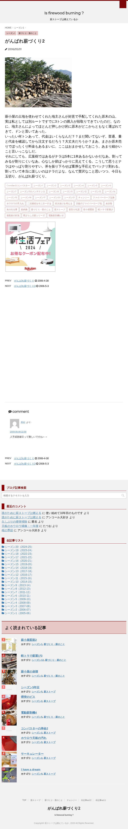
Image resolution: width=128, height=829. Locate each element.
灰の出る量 (11, 209)
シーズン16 (26, 197)
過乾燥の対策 (13, 215)
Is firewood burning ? (64, 13)
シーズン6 (106, 185)
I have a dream (30, 769)
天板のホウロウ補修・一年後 (20, 526)
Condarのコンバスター (18, 185)
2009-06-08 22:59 (18, 432)
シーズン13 (95, 191)
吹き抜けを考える (63, 203)
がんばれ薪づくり (24, 280)
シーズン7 (11, 191)
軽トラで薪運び (105, 209)
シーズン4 (79, 185)
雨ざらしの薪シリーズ (34, 215)
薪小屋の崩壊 (29, 671)
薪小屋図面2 (29, 640)
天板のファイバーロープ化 (89, 203)
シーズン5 (92, 185)
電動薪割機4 (29, 712)
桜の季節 (7, 530)
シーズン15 (11, 197)
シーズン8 (54, 191)
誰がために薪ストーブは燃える (21, 513)
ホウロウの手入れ (15, 203)
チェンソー (83, 197)
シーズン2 (51, 185)
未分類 (109, 203)
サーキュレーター (32, 753)
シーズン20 (54, 197)
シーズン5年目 (30, 687)
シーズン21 (69, 197)
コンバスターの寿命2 (34, 728)
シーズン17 (40, 197)
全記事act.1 (101, 800)
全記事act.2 (86, 800)
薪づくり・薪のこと (41, 209)
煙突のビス (28, 696)
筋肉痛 (24, 209)
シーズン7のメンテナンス (32, 191)
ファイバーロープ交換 (103, 197)
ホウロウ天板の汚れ (33, 738)
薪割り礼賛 (74, 209)
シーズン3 (65, 185)
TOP (24, 800)
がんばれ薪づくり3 (25, 286)
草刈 (23, 422)
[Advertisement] (64, 324)
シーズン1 (38, 185)
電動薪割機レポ (56, 215)
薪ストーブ (59, 209)
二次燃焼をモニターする (39, 203)
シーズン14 (110, 191)
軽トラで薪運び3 (31, 655)
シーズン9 (67, 191)
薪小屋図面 (88, 209)
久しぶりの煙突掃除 (14, 521)
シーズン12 (81, 191)
